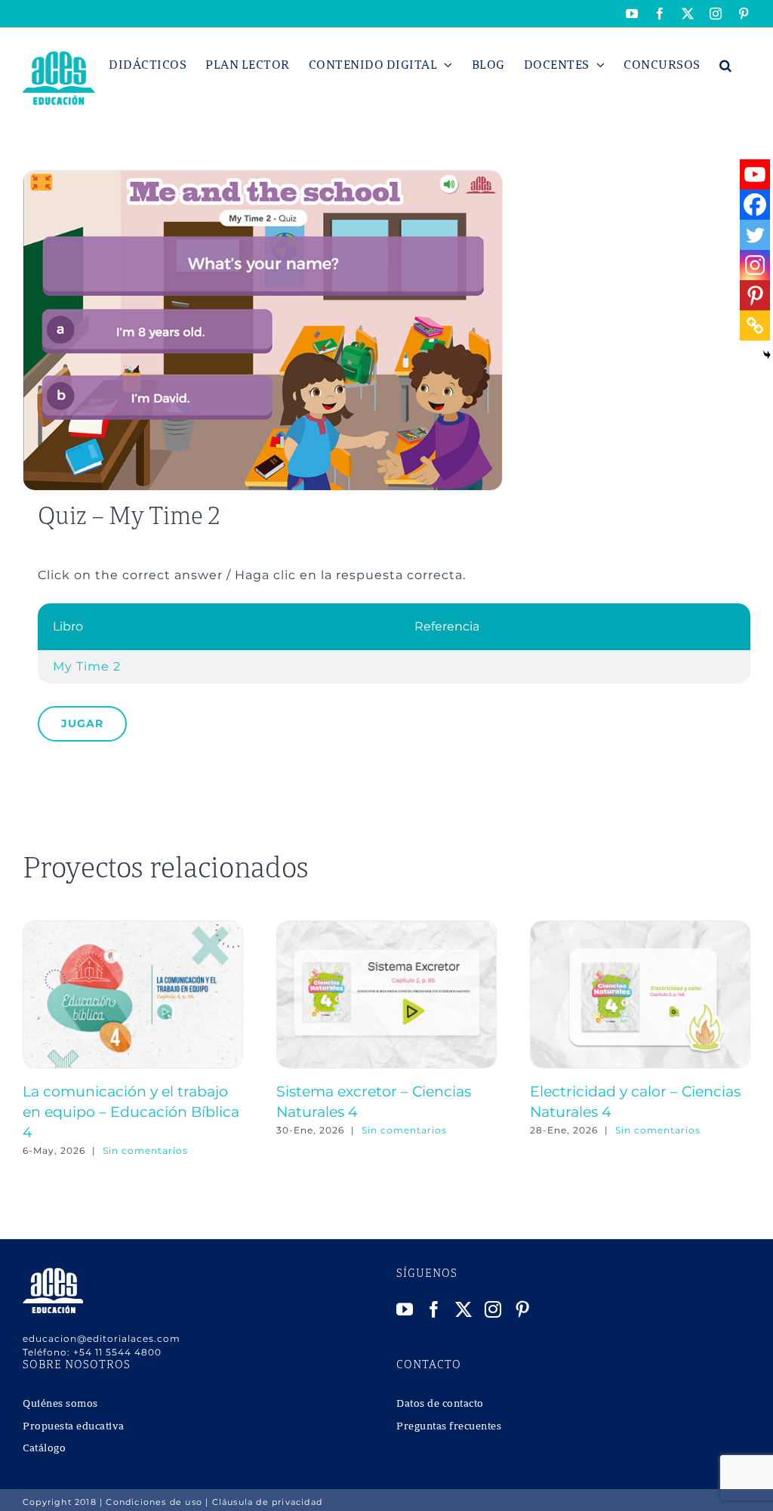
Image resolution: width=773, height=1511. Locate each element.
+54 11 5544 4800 (117, 1352)
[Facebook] (755, 205)
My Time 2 (87, 666)
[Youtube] (755, 174)
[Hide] (767, 355)
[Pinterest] (755, 295)
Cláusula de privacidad (267, 1502)
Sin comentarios (145, 1150)
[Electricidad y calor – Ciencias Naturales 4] (640, 927)
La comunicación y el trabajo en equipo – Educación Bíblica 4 (131, 1111)
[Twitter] (755, 235)
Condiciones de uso (154, 1502)
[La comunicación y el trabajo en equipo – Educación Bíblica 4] (133, 927)
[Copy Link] (755, 325)
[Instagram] (755, 265)
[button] (725, 65)
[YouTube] (405, 1309)
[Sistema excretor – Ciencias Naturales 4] (386, 927)
